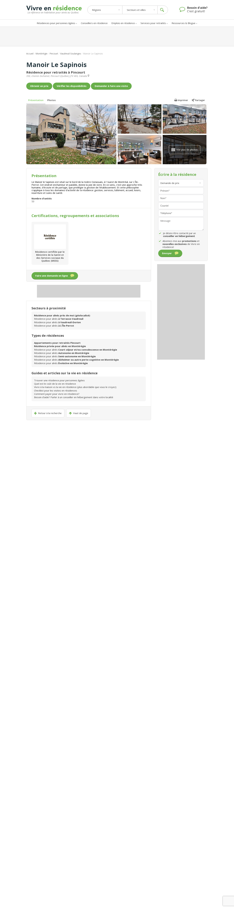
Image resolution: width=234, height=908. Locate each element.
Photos (51, 100)
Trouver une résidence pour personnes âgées (59, 380)
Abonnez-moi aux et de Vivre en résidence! (181, 243)
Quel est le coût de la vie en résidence (55, 383)
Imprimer (183, 100)
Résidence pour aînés (58, 318)
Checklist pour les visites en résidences (55, 390)
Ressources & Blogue (183, 23)
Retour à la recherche (50, 413)
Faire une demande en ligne (51, 275)
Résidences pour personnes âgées (56, 23)
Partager (200, 100)
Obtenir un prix (39, 86)
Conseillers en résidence (94, 23)
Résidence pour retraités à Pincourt (55, 72)
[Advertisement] (117, 36)
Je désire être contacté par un (179, 235)
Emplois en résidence (123, 23)
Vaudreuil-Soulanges (70, 53)
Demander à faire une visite (111, 86)
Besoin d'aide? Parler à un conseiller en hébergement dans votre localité (73, 397)
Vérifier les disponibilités (71, 86)
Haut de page (80, 413)
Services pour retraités (153, 23)
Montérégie (41, 53)
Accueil (29, 53)
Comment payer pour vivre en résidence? (56, 393)
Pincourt (54, 53)
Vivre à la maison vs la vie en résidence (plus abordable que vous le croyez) (75, 387)
